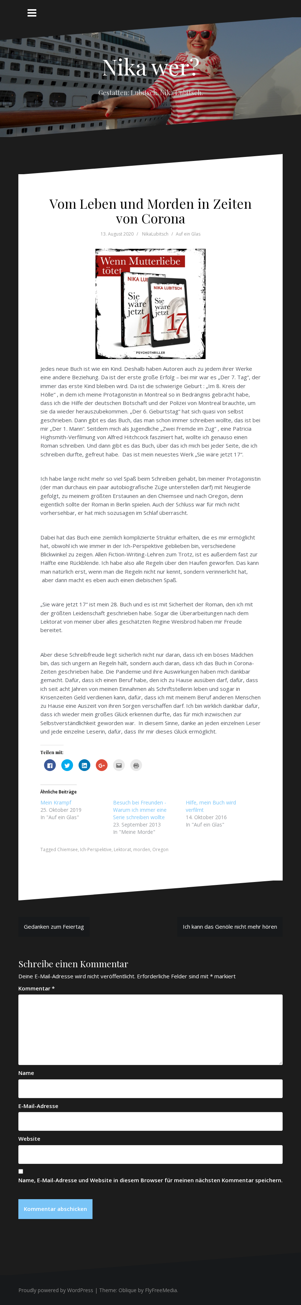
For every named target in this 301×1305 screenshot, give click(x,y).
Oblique (128, 1290)
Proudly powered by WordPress (55, 1290)
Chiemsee (67, 849)
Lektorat (122, 849)
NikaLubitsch (155, 234)
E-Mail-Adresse (38, 1105)
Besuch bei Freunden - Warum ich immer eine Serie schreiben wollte (140, 810)
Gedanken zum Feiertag (54, 926)
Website (29, 1138)
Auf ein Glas (188, 234)
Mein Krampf (55, 802)
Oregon (160, 849)
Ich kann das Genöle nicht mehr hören (230, 926)
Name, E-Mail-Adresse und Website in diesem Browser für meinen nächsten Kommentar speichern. (150, 1180)
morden (141, 849)
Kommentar (36, 988)
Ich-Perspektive (96, 849)
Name (26, 1072)
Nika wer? (151, 66)
